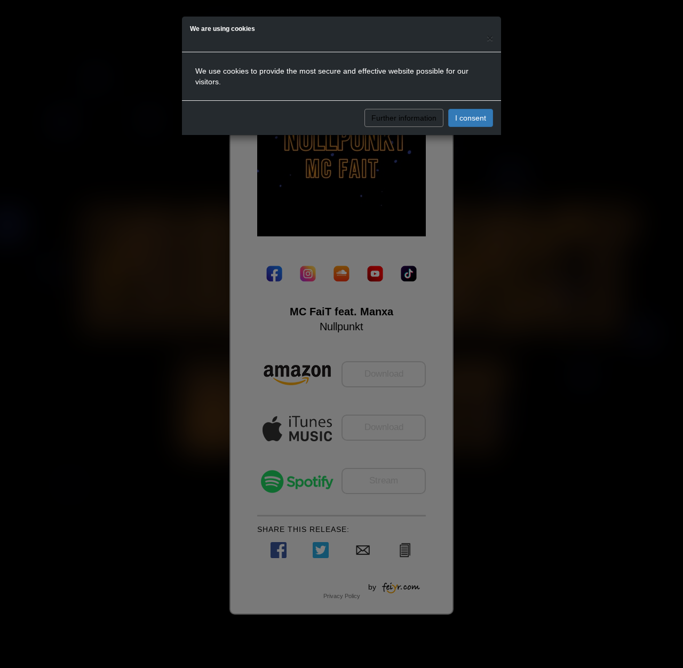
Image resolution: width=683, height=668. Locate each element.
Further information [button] (403, 118)
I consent (470, 118)
